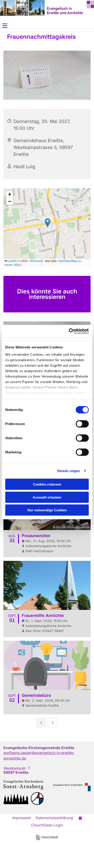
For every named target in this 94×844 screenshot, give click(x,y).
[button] (47, 26)
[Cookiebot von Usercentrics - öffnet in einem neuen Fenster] (69, 331)
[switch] (82, 424)
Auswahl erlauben (47, 497)
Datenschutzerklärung (54, 817)
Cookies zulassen (47, 484)
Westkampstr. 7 (16, 768)
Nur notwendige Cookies (47, 510)
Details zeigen (68, 471)
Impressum (21, 817)
